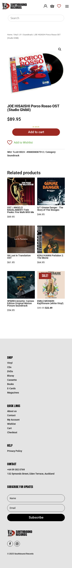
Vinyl (16, 35)
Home (9, 35)
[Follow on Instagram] (17, 544)
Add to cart (36, 132)
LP (20, 35)
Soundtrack (27, 35)
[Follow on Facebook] (10, 544)
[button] (60, 49)
